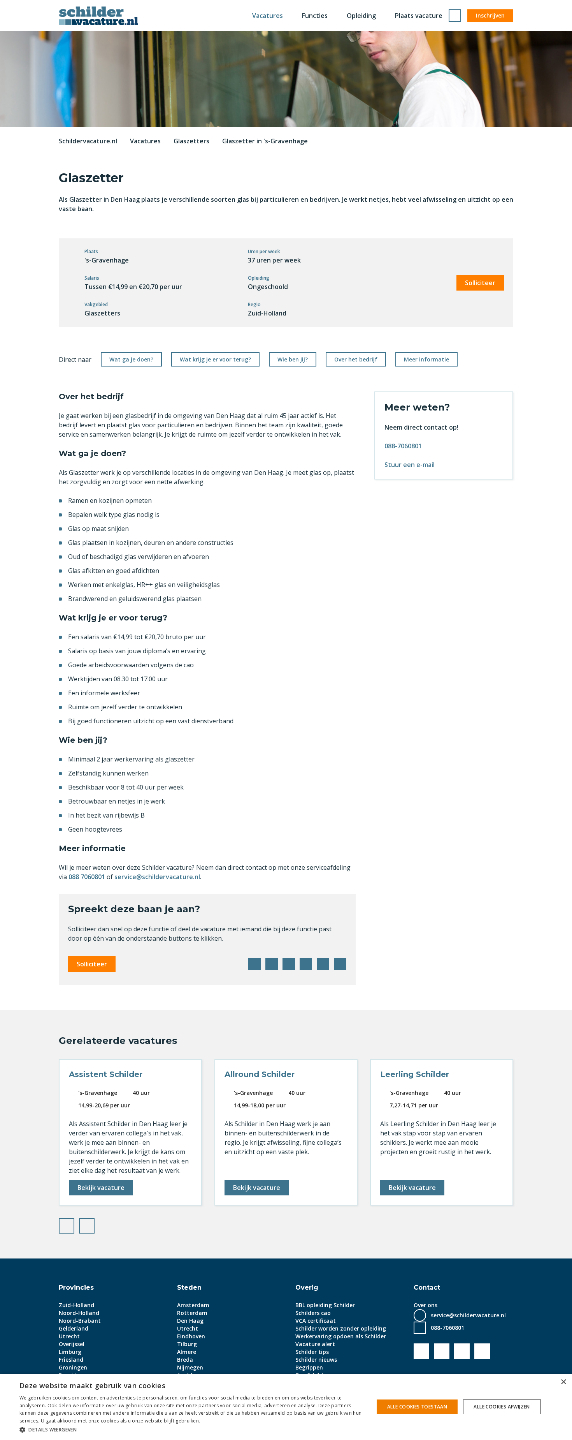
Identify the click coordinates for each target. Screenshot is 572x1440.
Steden (189, 1287)
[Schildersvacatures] (98, 15)
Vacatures (267, 15)
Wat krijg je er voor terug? (215, 359)
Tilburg (187, 1344)
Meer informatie (426, 359)
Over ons (425, 1305)
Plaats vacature (418, 15)
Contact (427, 1287)
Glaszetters (191, 141)
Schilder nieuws (316, 1359)
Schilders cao (313, 1313)
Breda (185, 1359)
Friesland (71, 1359)
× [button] (563, 1382)
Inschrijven (490, 15)
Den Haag (190, 1320)
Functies (315, 15)
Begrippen (309, 1367)
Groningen (73, 1367)
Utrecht (69, 1336)
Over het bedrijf (355, 359)
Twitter (271, 964)
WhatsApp (323, 964)
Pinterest (306, 964)
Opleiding (361, 15)
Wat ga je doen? (131, 359)
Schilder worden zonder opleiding (340, 1328)
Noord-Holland (79, 1313)
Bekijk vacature (101, 1187)
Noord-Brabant (80, 1320)
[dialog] (286, 1407)
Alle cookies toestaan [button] (417, 1406)
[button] (191, 1429)
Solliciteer (480, 282)
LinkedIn (288, 964)
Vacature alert (315, 1344)
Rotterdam (192, 1313)
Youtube (441, 1351)
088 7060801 (86, 876)
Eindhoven (191, 1336)
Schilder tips (312, 1351)
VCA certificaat (315, 1320)
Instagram (482, 1351)
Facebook (254, 964)
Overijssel (71, 1344)
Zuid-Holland (76, 1305)
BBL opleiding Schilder (325, 1305)
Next (94, 1223)
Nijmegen (190, 1367)
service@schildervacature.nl (157, 876)
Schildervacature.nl (88, 141)
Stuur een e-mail (409, 464)
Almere (186, 1351)
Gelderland (73, 1328)
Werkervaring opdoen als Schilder (340, 1336)
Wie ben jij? (292, 359)
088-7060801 (403, 446)
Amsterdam (193, 1305)
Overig (306, 1287)
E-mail (340, 964)
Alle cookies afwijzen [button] (502, 1406)
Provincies (76, 1287)
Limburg (70, 1351)
